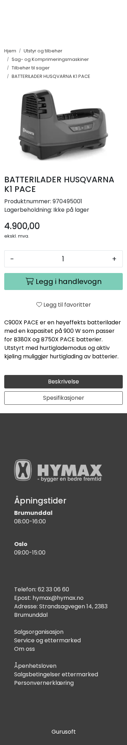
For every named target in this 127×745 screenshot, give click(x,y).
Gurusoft (64, 732)
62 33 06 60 (53, 589)
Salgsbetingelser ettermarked (56, 674)
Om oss (24, 649)
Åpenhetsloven (35, 666)
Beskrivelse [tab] (63, 381)
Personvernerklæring (44, 683)
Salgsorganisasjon (39, 632)
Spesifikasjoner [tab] (63, 398)
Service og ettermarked (47, 640)
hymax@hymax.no (58, 598)
